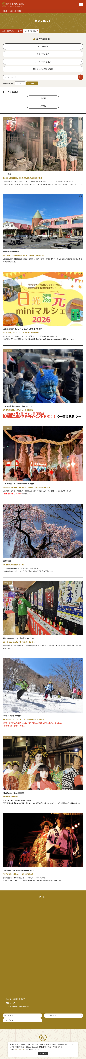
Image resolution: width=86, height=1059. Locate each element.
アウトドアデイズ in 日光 (12, 715)
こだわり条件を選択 (43, 61)
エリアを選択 (43, 46)
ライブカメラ (9, 1020)
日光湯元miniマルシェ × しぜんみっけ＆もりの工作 (22, 329)
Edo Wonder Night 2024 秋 (13, 793)
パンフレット (50, 1015)
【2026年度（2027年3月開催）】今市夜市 (18, 483)
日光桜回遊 (7, 561)
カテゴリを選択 (43, 54)
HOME (5, 11)
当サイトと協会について (16, 998)
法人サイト (8, 1015)
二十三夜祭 (7, 174)
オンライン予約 (30, 31)
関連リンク (10, 1002)
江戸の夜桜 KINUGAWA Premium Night (18, 870)
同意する (43, 1053)
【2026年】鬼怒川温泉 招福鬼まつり (17, 406)
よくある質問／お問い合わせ (17, 1006)
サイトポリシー (20, 1049)
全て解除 (31, 83)
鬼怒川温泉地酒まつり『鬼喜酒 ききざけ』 (19, 638)
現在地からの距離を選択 (43, 69)
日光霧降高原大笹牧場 (11, 251)
